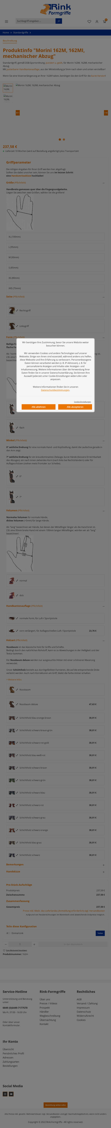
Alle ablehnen (39, 406)
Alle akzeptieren (75, 406)
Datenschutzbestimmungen (55, 390)
